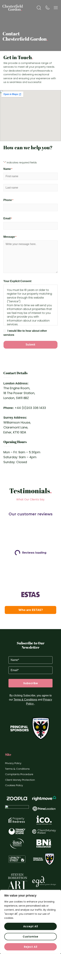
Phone (8, 200)
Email (7, 218)
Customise (30, 936)
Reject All (30, 947)
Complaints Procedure (19, 774)
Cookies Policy (14, 785)
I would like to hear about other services (25, 332)
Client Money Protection (20, 780)
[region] (30, 922)
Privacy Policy (13, 763)
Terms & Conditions (25, 699)
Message (9, 236)
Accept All (30, 926)
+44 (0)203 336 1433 (30, 408)
